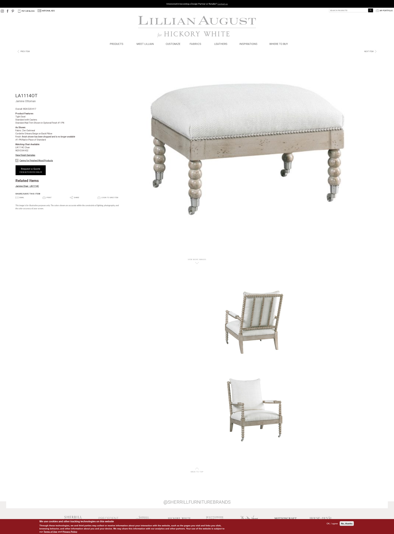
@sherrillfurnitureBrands (197, 502)
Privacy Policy (69, 531)
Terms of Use (50, 531)
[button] (196, 44)
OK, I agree (332, 523)
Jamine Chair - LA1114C (27, 186)
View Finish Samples (25, 155)
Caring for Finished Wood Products (36, 160)
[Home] (197, 26)
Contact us (222, 3)
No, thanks (346, 523)
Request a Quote (30, 170)
